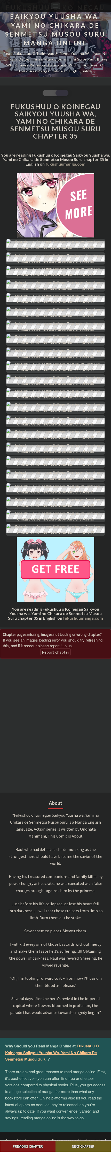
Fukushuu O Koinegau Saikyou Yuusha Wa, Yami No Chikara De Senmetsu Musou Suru (52, 1052)
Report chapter (55, 652)
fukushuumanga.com (65, 163)
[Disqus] (55, 725)
